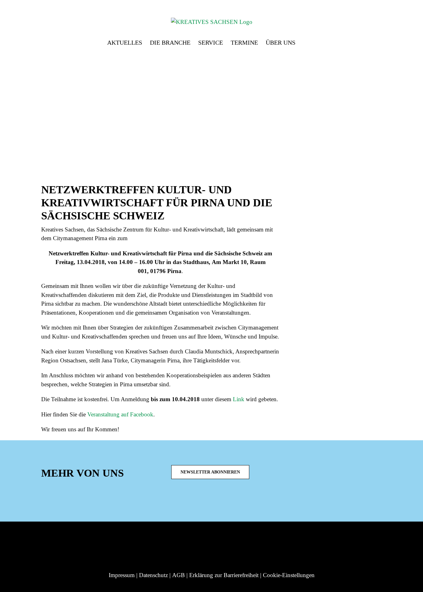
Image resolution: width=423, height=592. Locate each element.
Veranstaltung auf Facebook (120, 414)
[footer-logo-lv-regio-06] (256, 537)
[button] (305, 41)
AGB (178, 575)
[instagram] (188, 500)
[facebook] (208, 500)
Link (238, 399)
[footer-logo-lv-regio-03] (141, 537)
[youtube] (218, 500)
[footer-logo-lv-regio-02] (95, 537)
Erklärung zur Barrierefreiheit (224, 575)
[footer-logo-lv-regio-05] (214, 537)
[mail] (228, 500)
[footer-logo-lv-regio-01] (45, 537)
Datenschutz (153, 575)
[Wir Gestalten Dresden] (307, 537)
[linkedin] (198, 500)
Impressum (122, 575)
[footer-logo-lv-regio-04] (181, 537)
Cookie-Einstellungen (289, 575)
